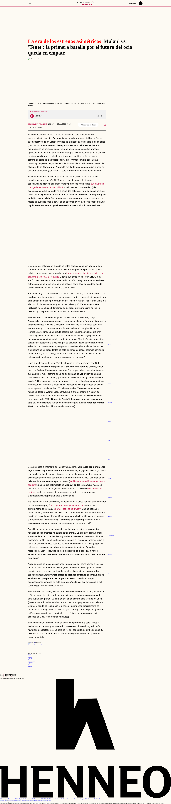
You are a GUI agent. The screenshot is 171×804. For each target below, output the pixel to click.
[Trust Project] (33, 642)
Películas (30, 656)
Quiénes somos (70, 799)
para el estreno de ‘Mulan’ (68, 509)
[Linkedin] (29, 800)
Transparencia (37, 799)
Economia (30, 665)
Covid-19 (30, 658)
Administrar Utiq (59, 799)
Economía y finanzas (37, 124)
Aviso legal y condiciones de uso (7, 799)
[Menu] (30, 3)
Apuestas (30, 666)
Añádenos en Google (89, 125)
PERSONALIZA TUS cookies (48, 799)
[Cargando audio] (32, 116)
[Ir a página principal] (86, 3)
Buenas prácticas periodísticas (81, 799)
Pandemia (30, 662)
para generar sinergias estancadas (67, 505)
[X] (3, 800)
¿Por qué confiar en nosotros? (35, 645)
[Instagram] (21, 800)
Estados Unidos (31, 661)
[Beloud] (47, 800)
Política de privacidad (20, 799)
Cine (29, 663)
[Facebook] (11, 800)
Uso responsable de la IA (94, 799)
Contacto (65, 799)
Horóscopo (111, 345)
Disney (29, 654)
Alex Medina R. (36, 127)
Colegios (30, 657)
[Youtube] (37, 800)
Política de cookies (29, 799)
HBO (29, 660)
